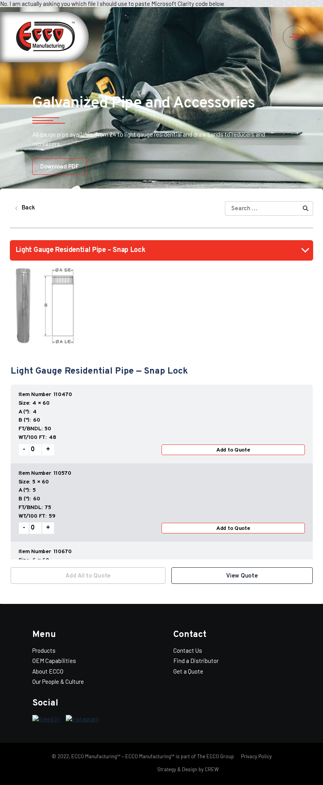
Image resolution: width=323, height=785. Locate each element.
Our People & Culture (58, 681)
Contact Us (187, 650)
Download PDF (59, 167)
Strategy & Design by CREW (188, 769)
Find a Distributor (196, 660)
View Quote (242, 576)
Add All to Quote (88, 576)
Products (44, 650)
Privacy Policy (256, 756)
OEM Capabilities (54, 660)
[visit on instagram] (82, 719)
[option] (162, 471)
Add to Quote (233, 450)
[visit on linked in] (45, 719)
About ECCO (47, 671)
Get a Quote (188, 671)
